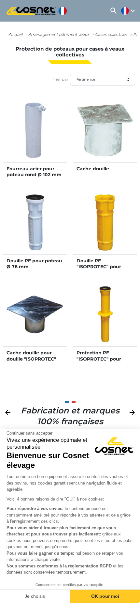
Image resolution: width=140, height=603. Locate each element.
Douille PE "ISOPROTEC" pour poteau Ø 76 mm (99, 266)
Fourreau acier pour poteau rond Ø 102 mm (34, 172)
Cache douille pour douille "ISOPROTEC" (31, 356)
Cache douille (93, 169)
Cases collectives (111, 34)
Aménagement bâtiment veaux (58, 34)
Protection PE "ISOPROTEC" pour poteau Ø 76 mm (99, 358)
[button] (113, 10)
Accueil (15, 34)
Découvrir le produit (35, 136)
